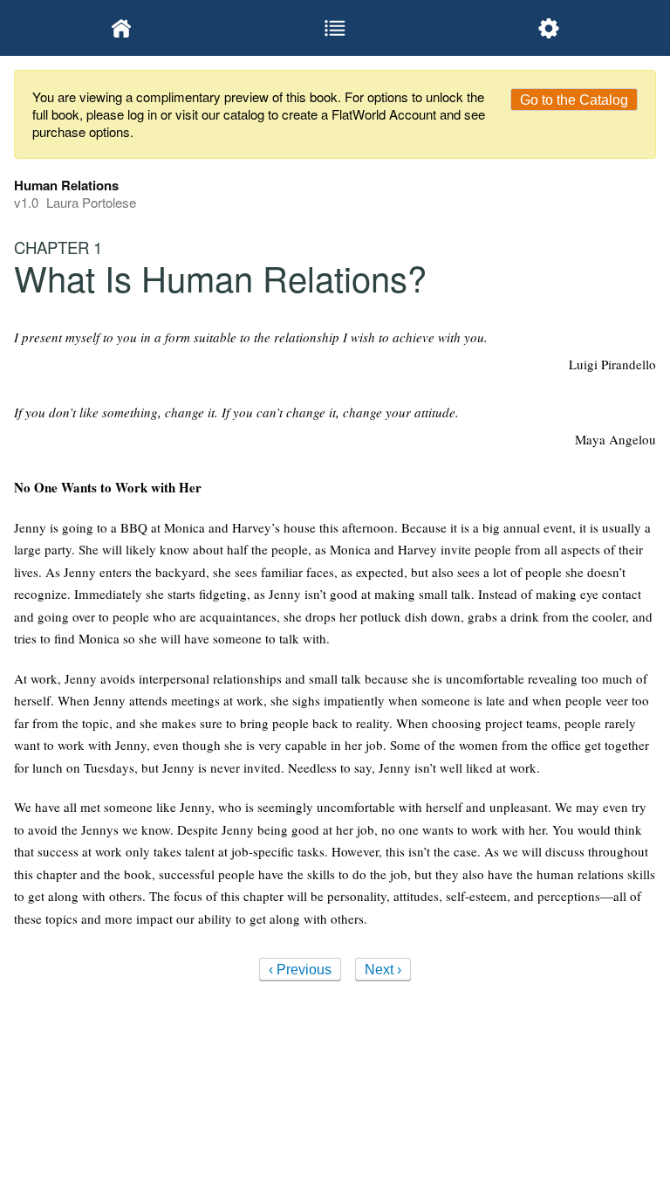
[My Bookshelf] (121, 28)
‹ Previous (300, 969)
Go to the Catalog (574, 100)
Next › (383, 969)
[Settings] (549, 28)
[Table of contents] (334, 28)
